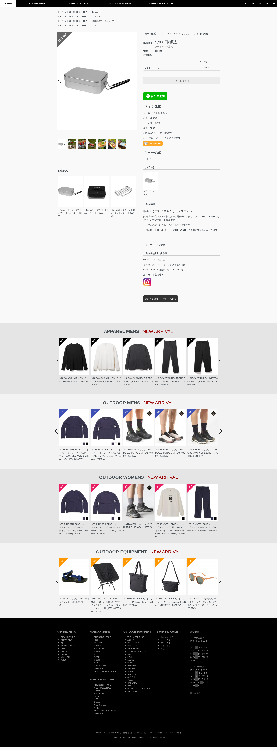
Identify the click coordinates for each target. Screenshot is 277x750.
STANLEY (131, 674)
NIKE (96, 662)
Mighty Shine (66, 657)
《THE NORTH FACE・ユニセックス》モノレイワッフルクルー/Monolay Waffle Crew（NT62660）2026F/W (106, 454)
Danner (97, 651)
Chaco (97, 659)
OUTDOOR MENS (78, 3)
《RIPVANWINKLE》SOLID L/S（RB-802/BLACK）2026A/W (73, 380)
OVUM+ (8, 3)
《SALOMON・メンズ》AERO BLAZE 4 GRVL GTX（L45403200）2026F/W (170, 452)
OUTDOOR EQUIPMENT (162, 3)
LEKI (129, 657)
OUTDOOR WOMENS (120, 3)
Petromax (131, 665)
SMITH (130, 671)
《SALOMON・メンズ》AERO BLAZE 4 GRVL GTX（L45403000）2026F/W (138, 452)
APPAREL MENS (37, 3)
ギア (94, 25)
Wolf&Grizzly (132, 685)
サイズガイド (166, 642)
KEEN (96, 654)
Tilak (96, 639)
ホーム (60, 11)
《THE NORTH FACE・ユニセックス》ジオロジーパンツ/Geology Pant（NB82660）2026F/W (202, 527)
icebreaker (98, 668)
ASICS (64, 659)
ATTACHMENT (67, 639)
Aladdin (130, 639)
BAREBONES (133, 642)
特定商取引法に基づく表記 (134, 732)
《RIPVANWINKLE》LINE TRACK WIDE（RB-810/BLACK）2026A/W (202, 381)
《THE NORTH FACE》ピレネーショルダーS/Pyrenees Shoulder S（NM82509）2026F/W (170, 602)
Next (134, 80)
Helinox (130, 654)
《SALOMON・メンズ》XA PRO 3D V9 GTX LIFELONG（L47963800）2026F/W (202, 452)
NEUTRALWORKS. (69, 645)
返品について (166, 648)
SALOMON (99, 648)
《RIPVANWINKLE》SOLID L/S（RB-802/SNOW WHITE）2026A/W (106, 381)
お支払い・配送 (167, 637)
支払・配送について (112, 732)
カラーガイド (166, 639)
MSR (129, 662)
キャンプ (96, 16)
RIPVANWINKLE (68, 637)
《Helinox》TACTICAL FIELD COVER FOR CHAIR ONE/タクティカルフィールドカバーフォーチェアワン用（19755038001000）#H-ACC (106, 605)
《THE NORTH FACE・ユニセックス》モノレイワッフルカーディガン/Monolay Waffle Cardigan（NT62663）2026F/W (74, 454)
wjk (62, 642)
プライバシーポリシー (158, 732)
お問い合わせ (175, 732)
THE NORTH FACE (102, 637)
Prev (59, 80)
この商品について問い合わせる (160, 298)
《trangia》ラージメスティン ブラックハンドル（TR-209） (70, 212)
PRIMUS (131, 668)
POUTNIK (98, 642)
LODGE (130, 659)
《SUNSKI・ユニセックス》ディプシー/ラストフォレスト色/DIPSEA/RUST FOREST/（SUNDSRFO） (202, 603)
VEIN (63, 648)
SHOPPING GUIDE (167, 631)
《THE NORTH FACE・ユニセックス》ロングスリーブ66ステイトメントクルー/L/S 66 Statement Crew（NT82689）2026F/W (170, 530)
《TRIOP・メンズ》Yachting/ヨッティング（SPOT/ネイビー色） (74, 602)
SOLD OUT (181, 80)
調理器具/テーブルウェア (103, 20)
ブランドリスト (167, 645)
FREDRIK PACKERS (136, 651)
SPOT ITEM (132, 691)
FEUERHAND (133, 648)
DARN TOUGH (133, 645)
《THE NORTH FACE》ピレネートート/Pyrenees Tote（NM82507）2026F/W (138, 602)
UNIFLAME (132, 682)
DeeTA (64, 651)
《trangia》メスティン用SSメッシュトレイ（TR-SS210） (123, 212)
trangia (95, 11)
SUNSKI (131, 677)
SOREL (97, 657)
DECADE (65, 654)
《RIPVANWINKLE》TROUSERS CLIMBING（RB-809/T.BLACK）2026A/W (170, 381)
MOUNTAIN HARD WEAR (105, 671)
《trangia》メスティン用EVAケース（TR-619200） (96, 211)
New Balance (100, 665)
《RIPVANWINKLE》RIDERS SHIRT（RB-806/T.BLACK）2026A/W (138, 381)
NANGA (97, 645)
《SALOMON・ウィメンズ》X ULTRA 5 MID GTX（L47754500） (137, 527)
